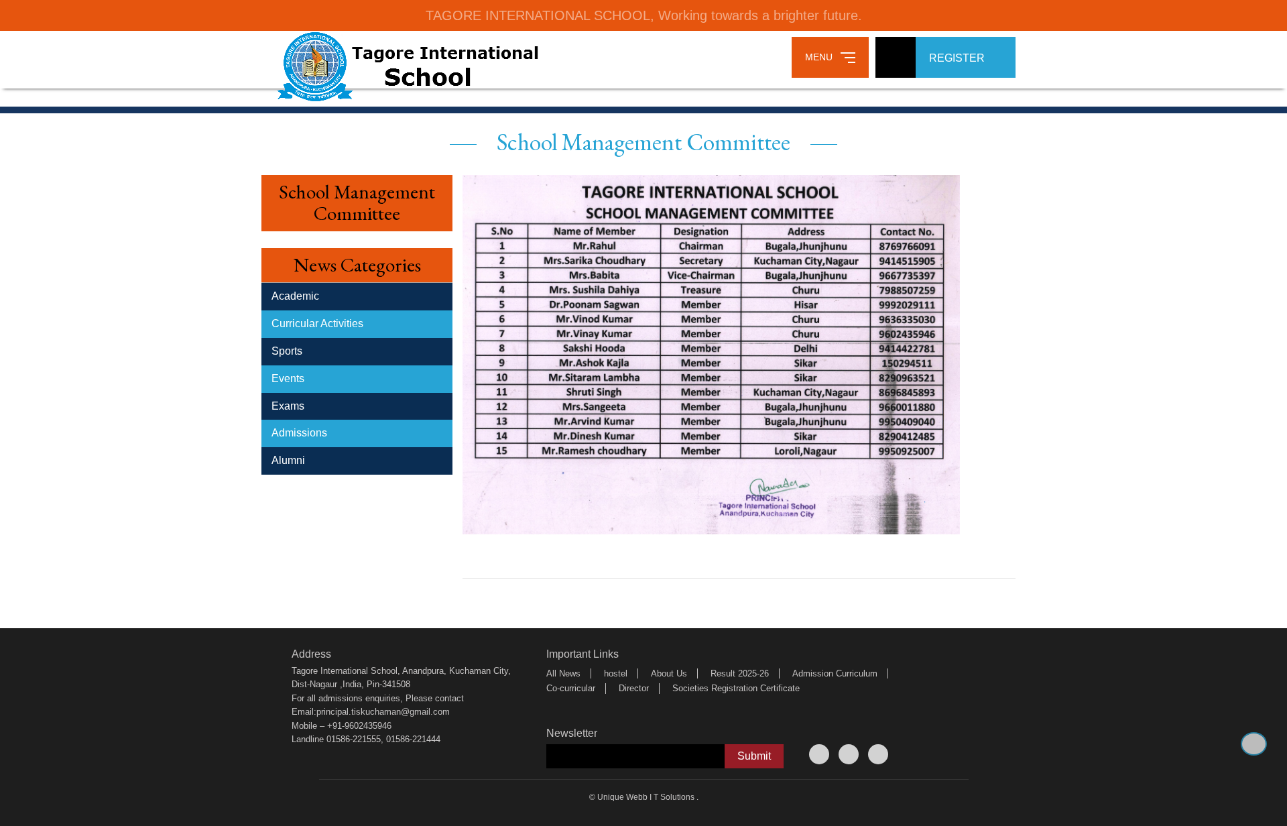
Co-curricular (570, 688)
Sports (286, 351)
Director (634, 688)
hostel (615, 673)
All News (563, 673)
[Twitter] (849, 754)
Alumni (288, 460)
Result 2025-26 (740, 673)
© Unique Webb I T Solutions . (643, 797)
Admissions (299, 432)
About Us (669, 673)
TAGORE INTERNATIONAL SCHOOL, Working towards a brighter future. (644, 15)
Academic (295, 296)
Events (287, 378)
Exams (287, 406)
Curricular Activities (317, 323)
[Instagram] (878, 754)
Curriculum (856, 673)
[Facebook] (819, 754)
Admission (812, 673)
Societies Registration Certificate (736, 688)
